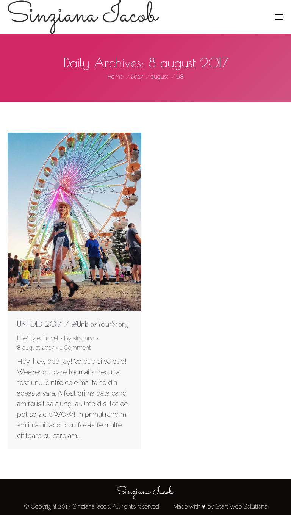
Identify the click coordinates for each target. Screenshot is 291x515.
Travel (50, 338)
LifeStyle (28, 338)
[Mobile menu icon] (278, 17)
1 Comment (75, 347)
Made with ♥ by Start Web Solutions (220, 506)
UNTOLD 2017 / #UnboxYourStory (72, 323)
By (79, 338)
